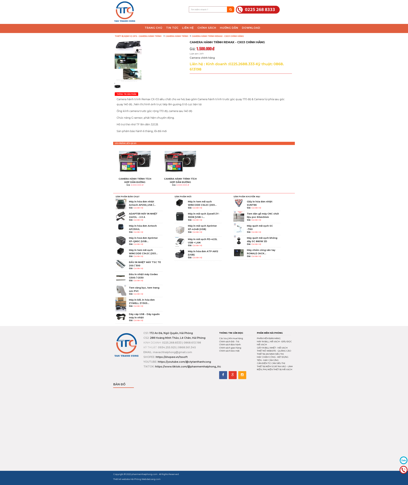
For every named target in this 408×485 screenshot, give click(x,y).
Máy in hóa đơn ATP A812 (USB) (203, 253)
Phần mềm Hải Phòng (270, 333)
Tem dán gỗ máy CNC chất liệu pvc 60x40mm (263, 215)
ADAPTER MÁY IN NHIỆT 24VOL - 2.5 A (143, 215)
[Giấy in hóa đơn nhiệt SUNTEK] (238, 203)
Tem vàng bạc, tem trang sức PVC (144, 289)
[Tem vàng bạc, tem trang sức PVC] (121, 290)
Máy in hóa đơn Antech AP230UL (143, 227)
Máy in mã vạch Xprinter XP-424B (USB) (202, 227)
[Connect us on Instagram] (242, 375)
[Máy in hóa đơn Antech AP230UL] (121, 228)
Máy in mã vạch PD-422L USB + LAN (202, 241)
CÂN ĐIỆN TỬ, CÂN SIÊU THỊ (271, 363)
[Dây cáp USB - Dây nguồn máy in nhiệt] (121, 316)
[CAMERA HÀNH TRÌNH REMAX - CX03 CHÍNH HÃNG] (124, 12)
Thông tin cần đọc (231, 333)
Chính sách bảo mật (229, 350)
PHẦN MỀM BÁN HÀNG (268, 338)
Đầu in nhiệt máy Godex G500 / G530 (143, 276)
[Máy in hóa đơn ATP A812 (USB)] (180, 253)
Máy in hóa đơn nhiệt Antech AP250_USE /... (142, 203)
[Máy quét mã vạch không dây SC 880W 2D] (238, 240)
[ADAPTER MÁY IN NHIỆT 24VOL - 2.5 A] (121, 216)
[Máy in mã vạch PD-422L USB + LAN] (180, 241)
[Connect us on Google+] (233, 375)
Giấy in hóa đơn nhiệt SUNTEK (259, 203)
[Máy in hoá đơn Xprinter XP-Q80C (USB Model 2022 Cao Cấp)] (121, 240)
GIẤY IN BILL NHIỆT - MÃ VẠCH (272, 347)
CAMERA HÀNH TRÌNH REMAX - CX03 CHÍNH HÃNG (218, 36)
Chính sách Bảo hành (230, 344)
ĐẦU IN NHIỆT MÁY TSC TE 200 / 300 (145, 264)
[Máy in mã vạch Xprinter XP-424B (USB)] (180, 229)
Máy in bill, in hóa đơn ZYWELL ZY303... (142, 301)
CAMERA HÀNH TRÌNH (176, 36)
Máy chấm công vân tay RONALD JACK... (261, 252)
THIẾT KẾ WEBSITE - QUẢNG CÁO (274, 350)
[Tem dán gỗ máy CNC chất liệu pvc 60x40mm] (238, 216)
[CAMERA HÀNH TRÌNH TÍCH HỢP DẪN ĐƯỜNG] (135, 161)
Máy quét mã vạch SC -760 (260, 227)
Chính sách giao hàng (230, 347)
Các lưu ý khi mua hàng (231, 338)
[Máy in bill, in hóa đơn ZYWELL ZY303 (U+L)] (121, 304)
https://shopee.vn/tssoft (172, 357)
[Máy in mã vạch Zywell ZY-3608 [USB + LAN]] (180, 216)
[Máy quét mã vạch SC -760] (238, 228)
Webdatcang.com (150, 479)
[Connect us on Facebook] (223, 375)
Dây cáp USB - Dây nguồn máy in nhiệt (144, 316)
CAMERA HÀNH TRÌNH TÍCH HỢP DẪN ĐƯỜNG (135, 180)
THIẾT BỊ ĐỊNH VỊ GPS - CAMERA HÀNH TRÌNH (138, 36)
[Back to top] (404, 479)
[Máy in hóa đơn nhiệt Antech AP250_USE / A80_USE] (121, 204)
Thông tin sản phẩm (126, 94)
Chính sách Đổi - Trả (229, 341)
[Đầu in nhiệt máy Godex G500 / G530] (121, 278)
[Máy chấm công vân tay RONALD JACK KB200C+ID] (238, 252)
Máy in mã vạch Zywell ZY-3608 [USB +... (203, 215)
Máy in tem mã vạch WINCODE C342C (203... (143, 252)
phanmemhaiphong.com (144, 474)
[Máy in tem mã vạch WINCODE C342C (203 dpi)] (121, 251)
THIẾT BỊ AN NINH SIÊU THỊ (270, 354)
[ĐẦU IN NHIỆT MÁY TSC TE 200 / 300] (121, 264)
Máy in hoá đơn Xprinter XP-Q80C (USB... (143, 240)
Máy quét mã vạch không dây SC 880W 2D (262, 240)
